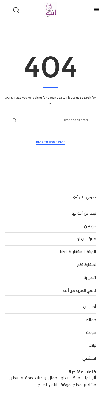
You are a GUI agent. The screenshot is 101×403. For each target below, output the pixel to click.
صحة (29, 377)
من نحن (90, 226)
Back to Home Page (50, 142)
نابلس (53, 384)
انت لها (65, 377)
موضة (91, 332)
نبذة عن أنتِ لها (84, 213)
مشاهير (90, 384)
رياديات (40, 377)
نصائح (42, 384)
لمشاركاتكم (86, 264)
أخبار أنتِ (89, 306)
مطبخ (77, 384)
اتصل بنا (90, 277)
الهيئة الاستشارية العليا (78, 251)
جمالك (91, 319)
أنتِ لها (90, 377)
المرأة (78, 377)
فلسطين (16, 377)
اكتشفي (89, 358)
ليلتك (92, 345)
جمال (52, 377)
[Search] (17, 10)
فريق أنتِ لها (85, 238)
